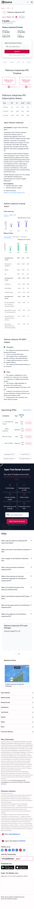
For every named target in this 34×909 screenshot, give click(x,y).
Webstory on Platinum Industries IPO (14, 192)
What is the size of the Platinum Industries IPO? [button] (15, 551)
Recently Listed (8, 458)
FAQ (23, 62)
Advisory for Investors (7, 793)
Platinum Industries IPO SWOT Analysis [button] (15, 340)
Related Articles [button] (10, 660)
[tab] (17, 122)
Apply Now (17, 51)
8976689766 (21, 841)
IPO (8, 8)
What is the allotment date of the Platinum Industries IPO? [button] (12, 588)
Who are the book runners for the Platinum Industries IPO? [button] (15, 606)
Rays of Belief (9, 443)
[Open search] (27, 2)
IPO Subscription (24, 458)
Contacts (29, 62)
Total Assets (23, 236)
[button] (12, 8)
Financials (12, 62)
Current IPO (24, 454)
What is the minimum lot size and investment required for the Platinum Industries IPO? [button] (13, 578)
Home (3, 8)
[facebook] (13, 850)
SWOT (18, 62)
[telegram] (2, 850)
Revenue (6, 215)
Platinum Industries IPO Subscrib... (15, 684)
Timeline (5, 62)
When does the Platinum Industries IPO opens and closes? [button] (14, 542)
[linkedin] (16, 850)
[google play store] (7, 868)
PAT (15, 215)
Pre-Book (28, 422)
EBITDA (11, 215)
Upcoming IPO (8, 454)
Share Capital (16, 236)
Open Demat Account (17, 521)
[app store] (21, 868)
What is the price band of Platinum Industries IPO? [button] (12, 568)
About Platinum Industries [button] (13, 123)
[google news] (24, 850)
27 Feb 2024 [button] (8, 80)
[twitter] (9, 850)
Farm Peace (8, 436)
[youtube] (20, 850)
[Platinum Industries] (16, 17)
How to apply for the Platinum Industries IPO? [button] (14, 560)
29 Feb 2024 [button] (26, 80)
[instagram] (6, 850)
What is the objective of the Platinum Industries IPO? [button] (13, 615)
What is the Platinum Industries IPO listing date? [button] (15, 597)
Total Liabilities (8, 236)
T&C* (24, 55)
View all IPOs (26, 410)
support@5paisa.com (14, 834)
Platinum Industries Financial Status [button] (14, 205)
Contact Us (3, 784)
